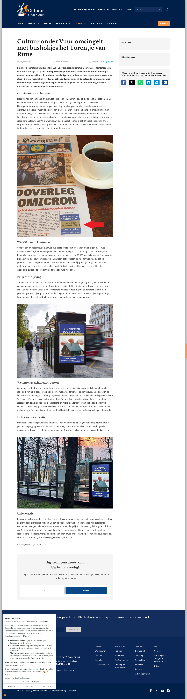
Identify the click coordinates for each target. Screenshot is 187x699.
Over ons (32, 23)
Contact (128, 9)
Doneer (164, 23)
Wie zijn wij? (100, 651)
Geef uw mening (122, 660)
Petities (47, 23)
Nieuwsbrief (103, 9)
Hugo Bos (99, 660)
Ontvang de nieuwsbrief (120, 666)
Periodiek (138, 664)
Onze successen (102, 664)
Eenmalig (138, 655)
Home (20, 23)
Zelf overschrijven (142, 673)
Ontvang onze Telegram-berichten (160, 658)
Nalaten (138, 669)
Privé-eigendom (106, 62)
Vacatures (112, 23)
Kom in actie (61, 23)
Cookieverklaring (58, 690)
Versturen (73, 629)
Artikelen (79, 23)
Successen (117, 9)
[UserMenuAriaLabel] (167, 9)
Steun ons (95, 23)
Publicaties (120, 655)
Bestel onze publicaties (84, 9)
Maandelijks (139, 660)
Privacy (157, 666)
